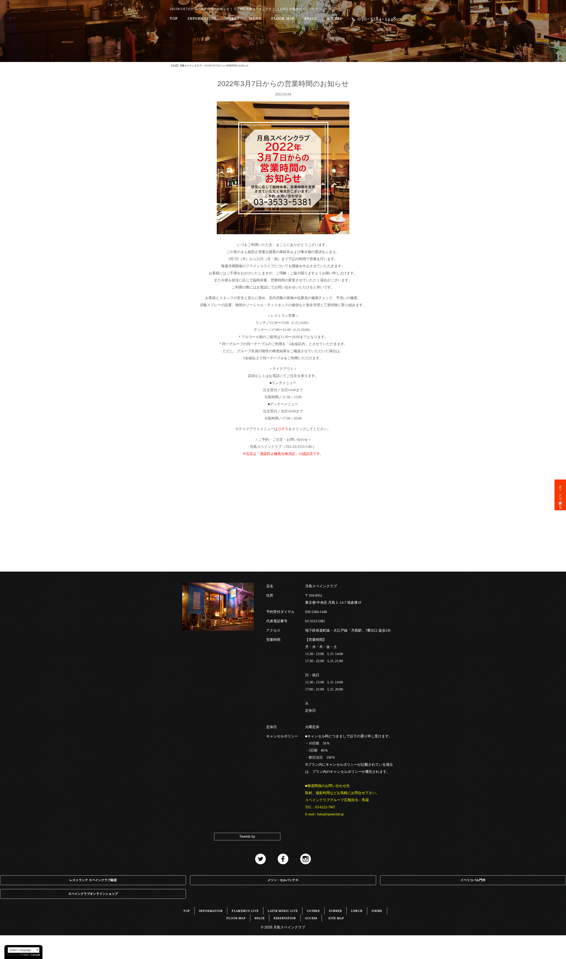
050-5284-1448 (316, 612)
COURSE (313, 911)
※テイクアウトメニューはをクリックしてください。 (283, 429)
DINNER (335, 911)
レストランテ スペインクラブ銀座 (93, 880)
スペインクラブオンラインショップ (93, 893)
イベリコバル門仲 (473, 880)
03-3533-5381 (315, 621)
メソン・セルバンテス (283, 880)
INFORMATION (202, 18)
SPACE (310, 18)
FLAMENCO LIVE (245, 911)
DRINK (377, 911)
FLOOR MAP (282, 18)
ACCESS (334, 18)
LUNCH (357, 911)
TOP (174, 18)
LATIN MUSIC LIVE (283, 911)
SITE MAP (336, 918)
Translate (35, 954)
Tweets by (247, 836)
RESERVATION (285, 918)
